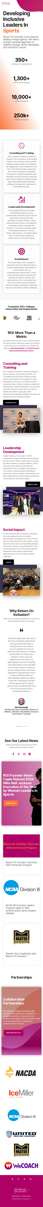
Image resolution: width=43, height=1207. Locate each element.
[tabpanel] (21, 675)
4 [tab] (24, 727)
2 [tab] (19, 727)
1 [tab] (17, 727)
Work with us (11, 402)
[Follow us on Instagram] (24, 754)
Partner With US (13, 1033)
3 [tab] (22, 727)
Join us (8, 562)
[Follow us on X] (19, 754)
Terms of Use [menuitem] (16, 1196)
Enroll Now (32, 484)
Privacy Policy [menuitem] (26, 1196)
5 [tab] (27, 727)
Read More (10, 803)
